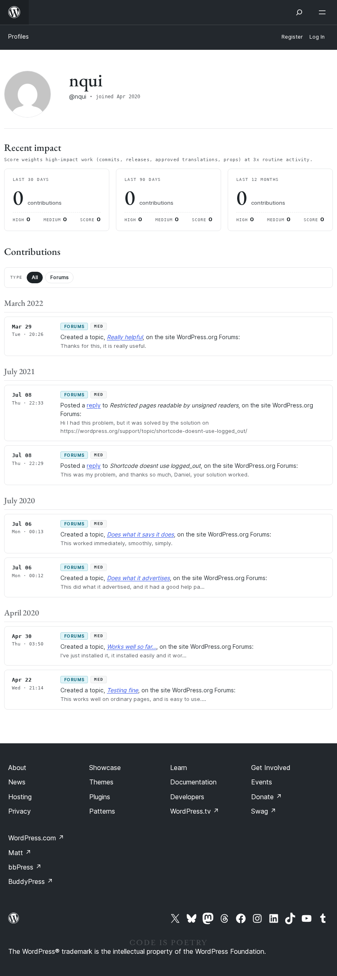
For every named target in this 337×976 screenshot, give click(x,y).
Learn (178, 767)
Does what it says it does (140, 534)
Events (261, 782)
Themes (101, 782)
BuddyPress (30, 881)
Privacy (19, 811)
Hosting (20, 797)
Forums (59, 277)
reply (94, 405)
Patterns (102, 811)
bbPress (25, 867)
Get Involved (271, 767)
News (16, 782)
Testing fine (122, 690)
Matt (19, 853)
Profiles (18, 36)
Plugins (99, 797)
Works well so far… (131, 646)
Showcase (105, 767)
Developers (187, 797)
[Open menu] (324, 12)
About (17, 767)
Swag (263, 811)
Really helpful (125, 336)
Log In (317, 37)
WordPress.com (36, 838)
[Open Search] (299, 12)
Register (292, 37)
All (35, 277)
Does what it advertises (138, 577)
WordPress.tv (194, 811)
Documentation (193, 782)
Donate (266, 797)
